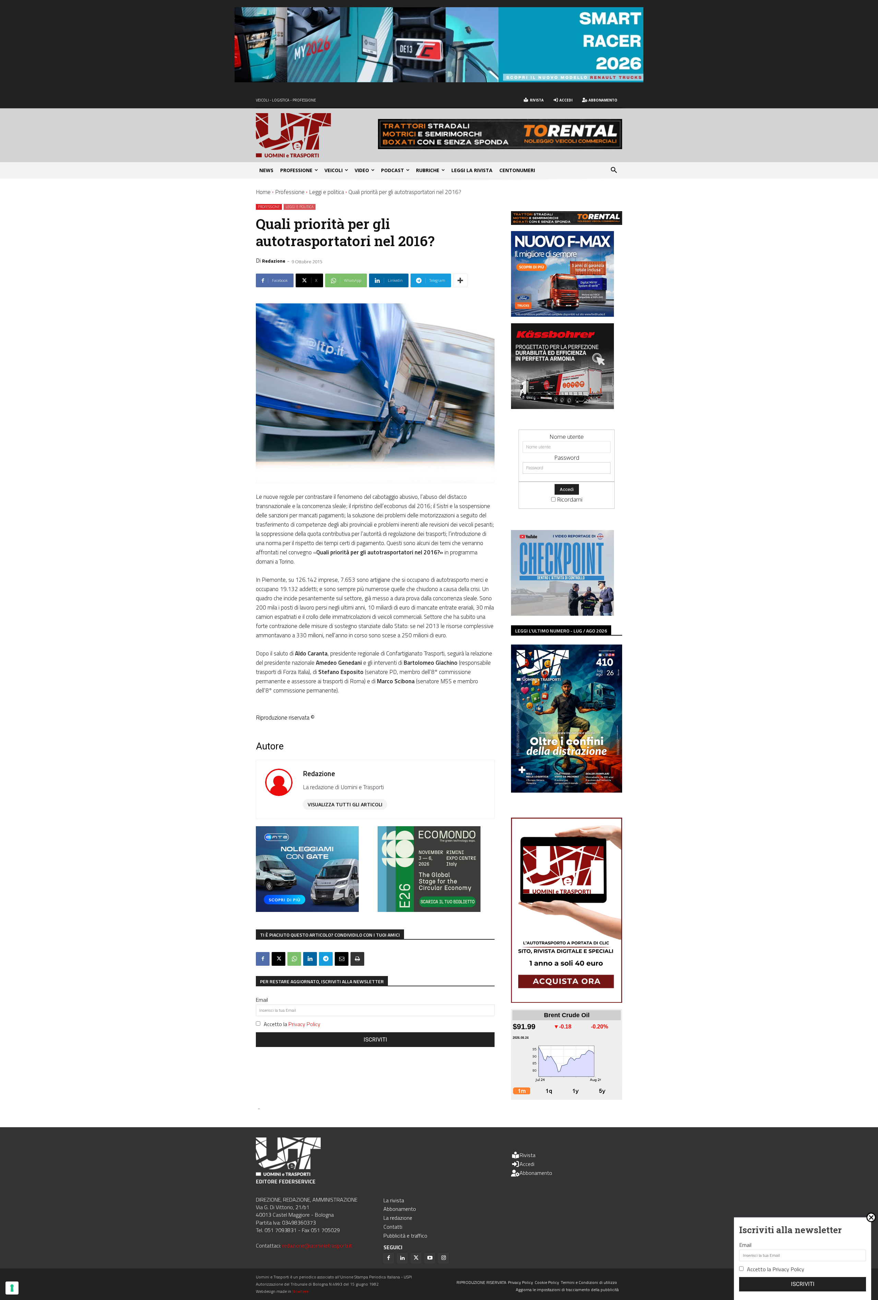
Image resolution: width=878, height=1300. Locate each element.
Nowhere (300, 1291)
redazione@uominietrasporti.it (317, 1245)
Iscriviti (375, 1039)
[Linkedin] (310, 959)
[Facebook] (263, 959)
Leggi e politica (326, 192)
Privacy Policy (304, 1024)
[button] (614, 170)
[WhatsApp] (294, 959)
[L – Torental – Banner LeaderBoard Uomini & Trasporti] (500, 147)
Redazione (273, 260)
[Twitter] (416, 1258)
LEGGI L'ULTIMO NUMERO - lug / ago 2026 (561, 630)
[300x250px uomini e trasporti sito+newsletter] (562, 314)
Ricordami (569, 499)
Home (263, 192)
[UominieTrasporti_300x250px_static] (562, 407)
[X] (278, 959)
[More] (460, 280)
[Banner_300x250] (307, 910)
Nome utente (566, 437)
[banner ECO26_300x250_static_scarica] (429, 910)
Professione (290, 192)
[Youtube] (430, 1258)
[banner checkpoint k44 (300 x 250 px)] (562, 613)
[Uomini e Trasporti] (317, 135)
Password (566, 457)
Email (262, 1000)
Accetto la (292, 1024)
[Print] (357, 959)
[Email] (341, 959)
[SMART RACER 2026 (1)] (439, 80)
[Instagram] (443, 1258)
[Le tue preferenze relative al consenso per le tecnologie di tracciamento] (12, 1288)
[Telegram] (326, 959)
